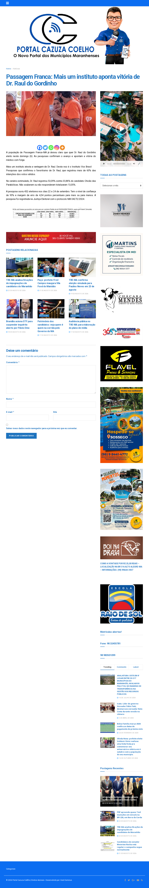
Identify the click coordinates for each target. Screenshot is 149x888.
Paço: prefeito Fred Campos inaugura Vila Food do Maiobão (49, 283)
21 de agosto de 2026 (48, 290)
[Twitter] (45, 147)
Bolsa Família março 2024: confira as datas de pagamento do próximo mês (130, 726)
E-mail (10, 412)
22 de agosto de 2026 (16, 290)
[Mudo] (134, 163)
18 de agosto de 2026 (16, 332)
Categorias (10, 869)
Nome (10, 398)
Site (55, 412)
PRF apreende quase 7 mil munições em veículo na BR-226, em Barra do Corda (129, 815)
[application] (121, 129)
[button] (121, 129)
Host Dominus (66, 880)
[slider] (119, 163)
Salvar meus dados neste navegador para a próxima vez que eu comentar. (41, 428)
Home (8, 69)
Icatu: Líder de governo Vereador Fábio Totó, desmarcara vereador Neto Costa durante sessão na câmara (129, 709)
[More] (62, 147)
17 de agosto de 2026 (48, 335)
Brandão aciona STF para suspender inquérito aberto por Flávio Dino (19, 324)
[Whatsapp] (51, 147)
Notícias (16, 69)
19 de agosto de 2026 (79, 294)
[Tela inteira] (139, 163)
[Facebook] (39, 147)
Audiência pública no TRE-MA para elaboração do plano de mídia (82, 324)
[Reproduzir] (104, 163)
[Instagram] (56, 147)
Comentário (13, 362)
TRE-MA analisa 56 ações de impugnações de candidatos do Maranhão (19, 283)
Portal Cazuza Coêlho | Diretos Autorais (28, 880)
